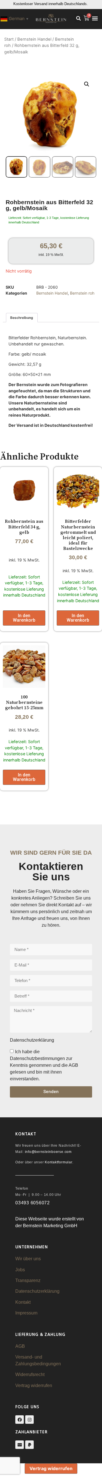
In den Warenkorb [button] (24, 618)
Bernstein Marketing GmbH (50, 1225)
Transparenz (28, 1280)
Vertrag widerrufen (33, 1385)
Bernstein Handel (34, 39)
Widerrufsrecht (29, 1374)
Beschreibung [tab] (21, 317)
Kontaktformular (58, 1162)
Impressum (26, 1313)
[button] (78, 18)
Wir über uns (28, 1258)
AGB (20, 1346)
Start (9, 39)
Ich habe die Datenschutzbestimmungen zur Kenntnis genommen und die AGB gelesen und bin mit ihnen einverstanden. (44, 1065)
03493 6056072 (32, 1202)
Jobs (20, 1269)
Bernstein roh (82, 293)
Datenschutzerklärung (37, 1291)
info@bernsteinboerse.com (48, 1152)
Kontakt (23, 1302)
